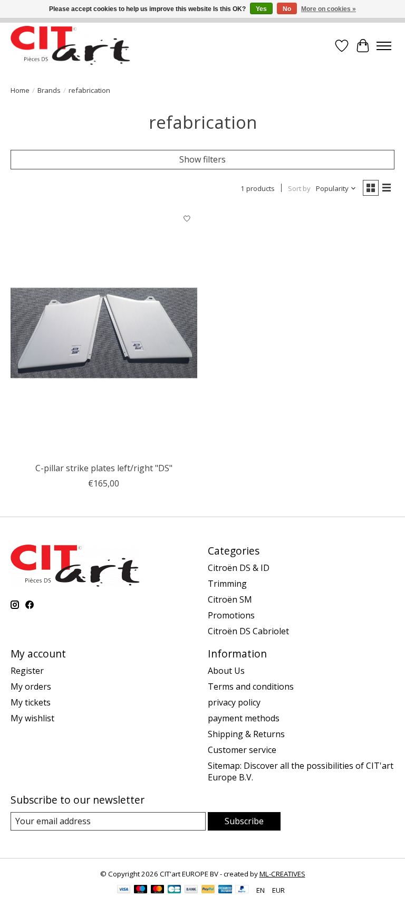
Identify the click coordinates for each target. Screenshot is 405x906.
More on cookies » (328, 9)
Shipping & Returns (246, 734)
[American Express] (225, 890)
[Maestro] (141, 890)
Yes (261, 9)
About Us (226, 670)
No (287, 9)
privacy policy (234, 702)
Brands (49, 90)
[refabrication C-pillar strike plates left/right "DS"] (104, 332)
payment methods (243, 718)
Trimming (227, 583)
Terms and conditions (251, 686)
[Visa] (124, 890)
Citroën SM (230, 599)
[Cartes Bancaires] (174, 890)
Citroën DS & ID (238, 568)
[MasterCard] (158, 890)
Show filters (202, 159)
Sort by (299, 188)
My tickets (31, 702)
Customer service (242, 750)
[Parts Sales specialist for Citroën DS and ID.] (70, 45)
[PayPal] (208, 890)
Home (20, 90)
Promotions (231, 615)
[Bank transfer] (191, 890)
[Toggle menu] (383, 45)
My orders (31, 686)
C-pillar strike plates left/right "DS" (103, 468)
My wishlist (32, 718)
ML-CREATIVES (282, 874)
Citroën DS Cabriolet (248, 631)
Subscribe (244, 821)
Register (27, 670)
